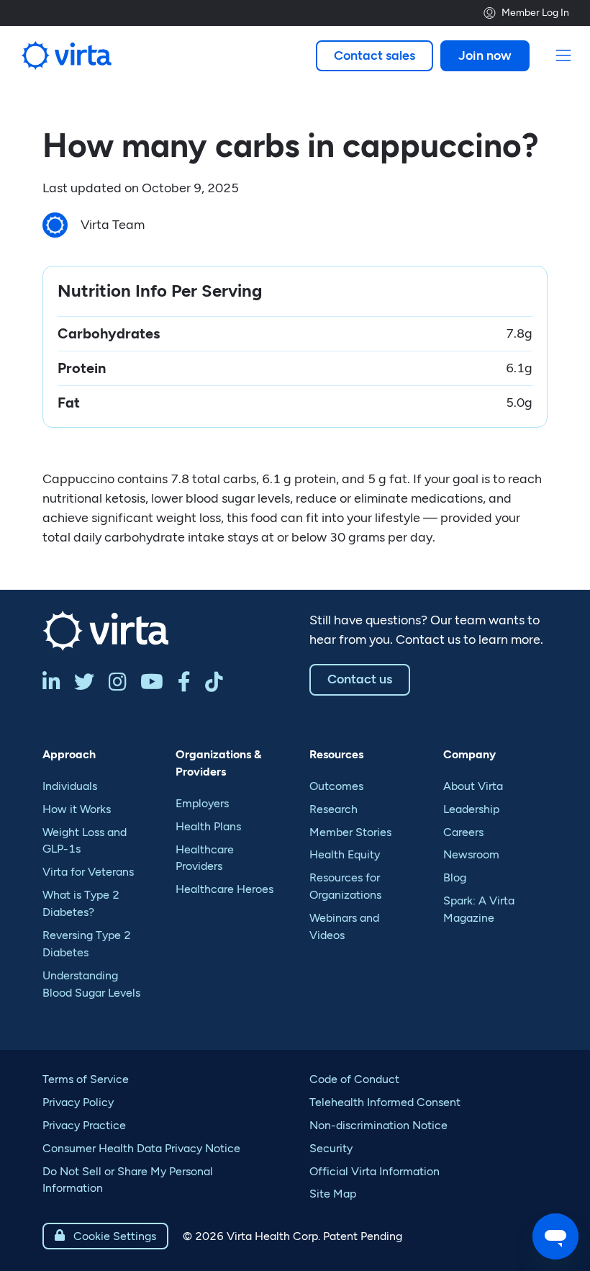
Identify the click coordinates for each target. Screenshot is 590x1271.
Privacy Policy (78, 1102)
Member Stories (350, 832)
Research (333, 809)
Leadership (471, 809)
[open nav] (564, 56)
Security (331, 1148)
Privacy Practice (84, 1125)
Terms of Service (85, 1079)
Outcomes (336, 786)
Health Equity (344, 854)
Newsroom (471, 854)
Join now (485, 55)
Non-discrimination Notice (378, 1125)
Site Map (332, 1193)
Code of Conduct (354, 1079)
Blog (454, 877)
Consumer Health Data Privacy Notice (141, 1148)
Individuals (69, 786)
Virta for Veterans (88, 872)
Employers (202, 803)
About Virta (473, 786)
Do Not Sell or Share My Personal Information (127, 1179)
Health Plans (208, 826)
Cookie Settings (105, 1236)
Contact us (359, 679)
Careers (463, 832)
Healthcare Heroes (224, 889)
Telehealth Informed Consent (384, 1102)
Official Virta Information (374, 1171)
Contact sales (374, 55)
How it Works (76, 809)
